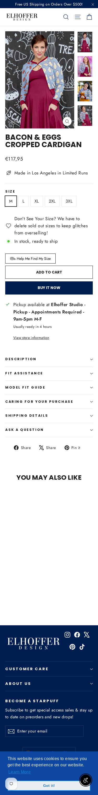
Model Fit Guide (25, 387)
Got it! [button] (49, 785)
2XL (52, 201)
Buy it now (49, 287)
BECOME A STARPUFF (32, 700)
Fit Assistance (24, 373)
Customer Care (27, 669)
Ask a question (24, 429)
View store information (31, 337)
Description (21, 359)
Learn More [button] (19, 772)
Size (10, 191)
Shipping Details (26, 415)
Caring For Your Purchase (39, 401)
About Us (18, 683)
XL (36, 201)
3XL (69, 201)
